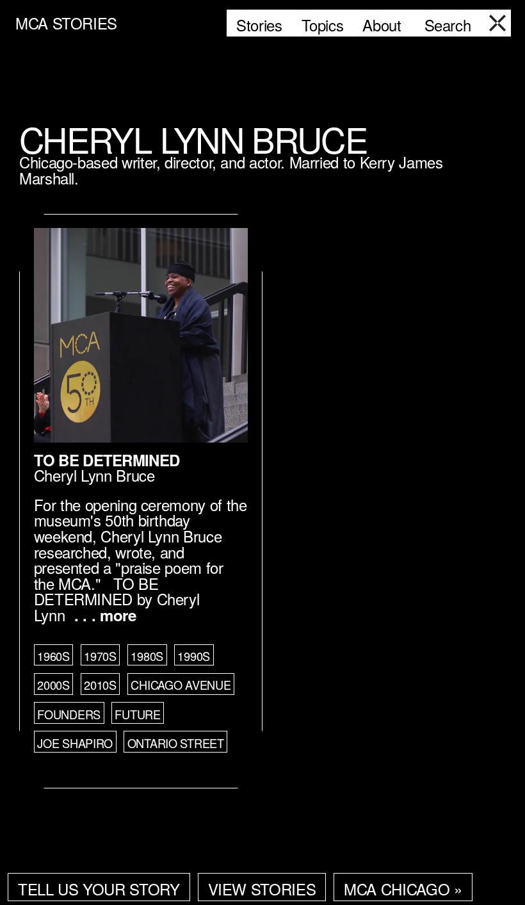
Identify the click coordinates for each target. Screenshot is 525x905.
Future (137, 714)
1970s (100, 656)
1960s (53, 656)
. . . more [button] (105, 615)
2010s (100, 684)
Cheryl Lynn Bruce (94, 475)
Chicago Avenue (180, 684)
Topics (323, 24)
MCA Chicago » (403, 888)
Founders (69, 714)
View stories (262, 888)
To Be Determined (106, 460)
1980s (147, 656)
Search (447, 24)
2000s (53, 684)
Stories (259, 24)
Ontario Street (175, 743)
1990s (193, 656)
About (381, 24)
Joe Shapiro (75, 743)
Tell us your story (99, 888)
